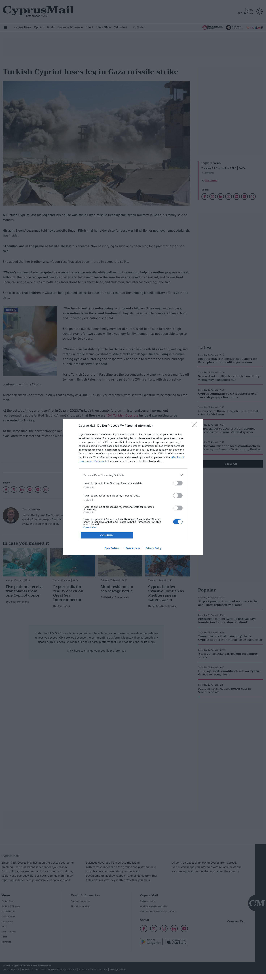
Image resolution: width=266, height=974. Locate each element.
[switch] (178, 483)
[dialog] (133, 487)
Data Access (133, 548)
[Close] (195, 425)
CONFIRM (107, 535)
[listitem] (133, 475)
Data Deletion (112, 548)
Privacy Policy (153, 548)
